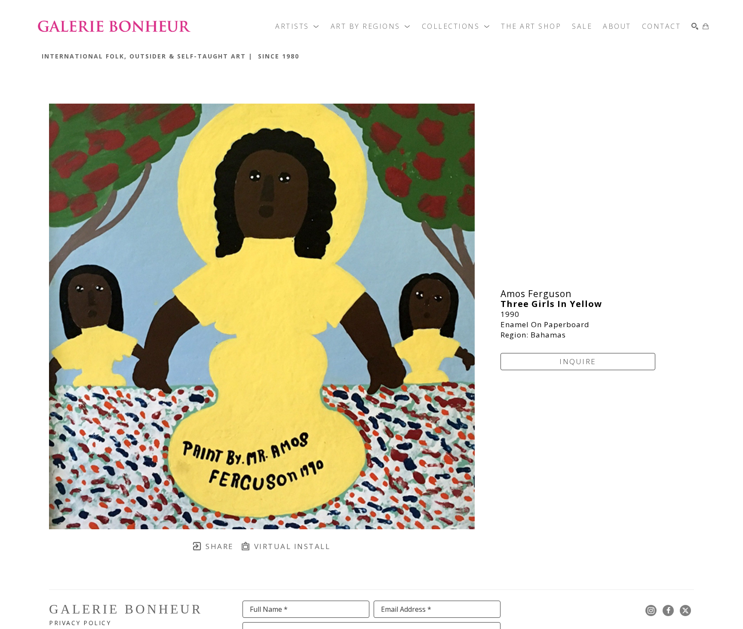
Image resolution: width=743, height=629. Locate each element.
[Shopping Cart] (706, 26)
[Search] (694, 26)
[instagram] (651, 610)
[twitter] (685, 610)
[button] (297, 26)
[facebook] (668, 610)
